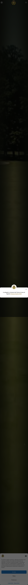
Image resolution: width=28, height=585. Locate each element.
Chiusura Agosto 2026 (16, 294)
